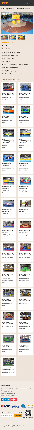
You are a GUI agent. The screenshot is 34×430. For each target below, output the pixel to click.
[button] (3, 23)
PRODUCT (8, 8)
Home (2, 8)
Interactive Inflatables (18, 8)
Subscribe (18, 415)
